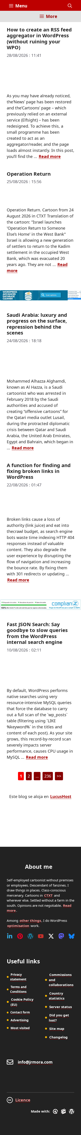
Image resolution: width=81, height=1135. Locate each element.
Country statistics (56, 996)
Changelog (58, 1037)
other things (30, 920)
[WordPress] (30, 936)
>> (59, 776)
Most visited (20, 1028)
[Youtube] (41, 936)
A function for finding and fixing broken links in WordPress (39, 471)
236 (48, 776)
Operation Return (29, 173)
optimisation (18, 925)
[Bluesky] (71, 936)
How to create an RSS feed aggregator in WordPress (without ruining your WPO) (39, 38)
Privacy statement (18, 976)
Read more (50, 156)
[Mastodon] (61, 936)
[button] (69, 6)
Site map (56, 1028)
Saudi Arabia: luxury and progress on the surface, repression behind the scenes (37, 323)
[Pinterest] (20, 936)
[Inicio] (12, 19)
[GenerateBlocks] (64, 1111)
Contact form (20, 1012)
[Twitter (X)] (51, 936)
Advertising (20, 1020)
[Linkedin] (10, 936)
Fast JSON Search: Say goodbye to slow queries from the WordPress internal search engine (37, 633)
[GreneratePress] (56, 1111)
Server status (60, 1006)
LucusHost (60, 796)
